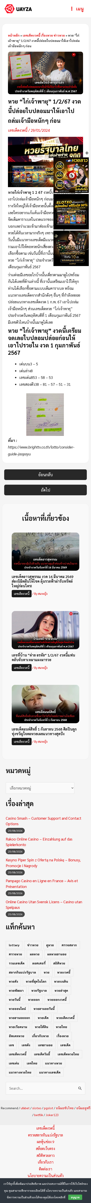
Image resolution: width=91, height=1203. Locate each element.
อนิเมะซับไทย (65, 1108)
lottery (14, 945)
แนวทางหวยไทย (20, 1072)
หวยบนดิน (61, 981)
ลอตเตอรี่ (39, 963)
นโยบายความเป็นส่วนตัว (46, 1175)
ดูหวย (50, 945)
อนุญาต (75, 1197)
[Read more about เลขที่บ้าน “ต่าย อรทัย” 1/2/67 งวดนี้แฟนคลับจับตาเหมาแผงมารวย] (46, 629)
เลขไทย (32, 1063)
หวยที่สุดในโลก (36, 981)
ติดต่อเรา (45, 1169)
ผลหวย (35, 954)
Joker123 (52, 1115)
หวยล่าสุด (61, 990)
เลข (11, 1045)
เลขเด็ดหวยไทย (68, 1054)
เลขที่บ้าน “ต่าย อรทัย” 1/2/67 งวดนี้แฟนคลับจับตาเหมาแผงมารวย (43, 657)
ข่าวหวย (32, 945)
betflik (38, 1115)
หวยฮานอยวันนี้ (44, 1009)
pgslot (48, 1108)
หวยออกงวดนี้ (56, 999)
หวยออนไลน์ (17, 1009)
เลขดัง (26, 1045)
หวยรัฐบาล (39, 990)
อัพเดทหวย (16, 1036)
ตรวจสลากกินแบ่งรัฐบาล (45, 1135)
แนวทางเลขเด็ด (50, 1072)
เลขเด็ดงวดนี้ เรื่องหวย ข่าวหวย (44, 35)
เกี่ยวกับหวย (40, 1036)
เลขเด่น (14, 1063)
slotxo (36, 1108)
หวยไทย (61, 1027)
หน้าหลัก (14, 35)
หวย (46, 972)
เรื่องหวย (63, 1036)
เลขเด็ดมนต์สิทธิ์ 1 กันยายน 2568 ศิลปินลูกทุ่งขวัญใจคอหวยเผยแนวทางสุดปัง (44, 731)
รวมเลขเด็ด (17, 963)
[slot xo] (45, 173)
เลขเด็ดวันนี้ (42, 1054)
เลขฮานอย (45, 1045)
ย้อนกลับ (45, 474)
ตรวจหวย (15, 954)
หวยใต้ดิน (41, 1027)
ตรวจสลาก (69, 945)
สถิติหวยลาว (46, 1155)
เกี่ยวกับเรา (45, 1162)
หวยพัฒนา (16, 990)
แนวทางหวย (53, 1063)
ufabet (25, 1108)
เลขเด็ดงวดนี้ (17, 130)
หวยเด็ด (43, 1018)
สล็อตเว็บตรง (45, 1148)
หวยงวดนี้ (63, 972)
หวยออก (34, 999)
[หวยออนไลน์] (45, 148)
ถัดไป (45, 489)
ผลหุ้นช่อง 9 (45, 1141)
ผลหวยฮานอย (56, 954)
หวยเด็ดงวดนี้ (65, 1018)
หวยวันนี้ (14, 999)
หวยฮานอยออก (19, 1018)
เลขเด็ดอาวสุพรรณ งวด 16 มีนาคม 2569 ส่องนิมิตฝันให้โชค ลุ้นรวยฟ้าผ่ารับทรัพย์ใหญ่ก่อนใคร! (42, 581)
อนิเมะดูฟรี (83, 1108)
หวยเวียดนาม (18, 1027)
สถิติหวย (59, 963)
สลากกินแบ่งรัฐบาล (22, 972)
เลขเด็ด (65, 1045)
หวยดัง (13, 981)
